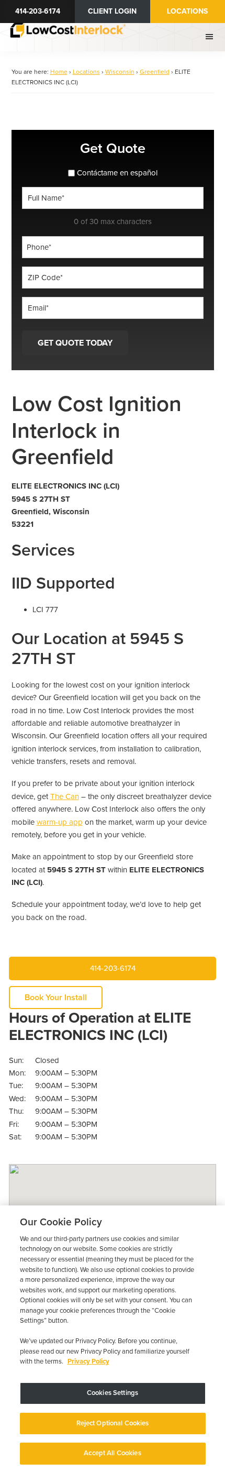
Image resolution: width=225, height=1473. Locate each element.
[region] (112, 1339)
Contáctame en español (117, 173)
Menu (210, 36)
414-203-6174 (37, 11)
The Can (64, 796)
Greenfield (155, 71)
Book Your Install (56, 997)
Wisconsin (119, 71)
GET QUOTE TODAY (75, 343)
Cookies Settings (112, 1393)
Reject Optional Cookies (112, 1423)
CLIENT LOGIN (112, 11)
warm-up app (60, 822)
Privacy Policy (88, 1361)
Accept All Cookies (112, 1453)
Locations (187, 11)
